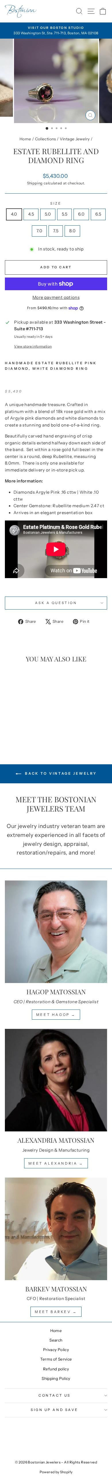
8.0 (72, 230)
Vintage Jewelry (75, 139)
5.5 (64, 214)
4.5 (31, 214)
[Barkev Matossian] (56, 1229)
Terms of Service (56, 1359)
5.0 (48, 214)
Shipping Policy (56, 1378)
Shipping (35, 183)
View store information (33, 346)
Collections (45, 139)
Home (25, 139)
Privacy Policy (56, 1349)
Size (55, 203)
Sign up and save (54, 1410)
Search (55, 1340)
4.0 (14, 214)
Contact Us (54, 1395)
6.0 (81, 214)
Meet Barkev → (56, 1312)
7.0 (39, 230)
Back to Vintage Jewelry (60, 773)
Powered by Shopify (56, 1472)
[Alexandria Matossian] (56, 1080)
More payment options (56, 297)
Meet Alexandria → (55, 1163)
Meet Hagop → (56, 1014)
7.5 (55, 230)
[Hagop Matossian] (56, 931)
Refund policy (56, 1369)
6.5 (98, 214)
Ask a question (56, 603)
